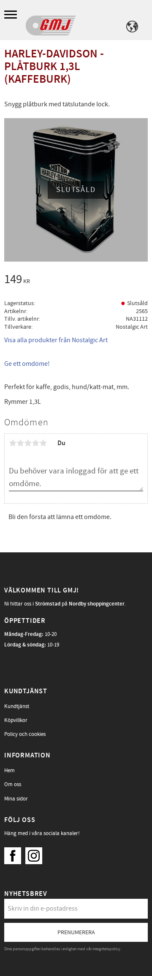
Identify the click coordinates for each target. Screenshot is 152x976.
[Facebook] (14, 853)
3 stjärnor (28, 443)
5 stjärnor (43, 443)
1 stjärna (12, 443)
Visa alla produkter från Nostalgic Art (56, 340)
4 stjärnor (35, 443)
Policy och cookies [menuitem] (25, 734)
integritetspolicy (106, 949)
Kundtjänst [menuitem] (16, 706)
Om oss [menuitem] (12, 784)
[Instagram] (35, 853)
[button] (11, 15)
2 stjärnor (20, 443)
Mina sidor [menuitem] (16, 798)
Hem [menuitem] (9, 770)
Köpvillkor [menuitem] (15, 720)
